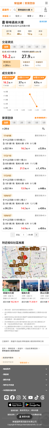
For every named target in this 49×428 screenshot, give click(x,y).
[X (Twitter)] (24, 397)
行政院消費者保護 (34, 415)
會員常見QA (24, 410)
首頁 (4, 348)
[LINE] (6, 397)
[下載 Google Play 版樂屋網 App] (32, 404)
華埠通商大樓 (15, 22)
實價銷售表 (41, 118)
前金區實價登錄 (31, 348)
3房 (29, 46)
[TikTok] (36, 397)
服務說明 (11, 415)
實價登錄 (11, 348)
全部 (6, 46)
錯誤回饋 (43, 22)
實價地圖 (26, 416)
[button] (24, 257)
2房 (21, 46)
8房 (44, 46)
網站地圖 (34, 410)
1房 (14, 46)
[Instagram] (18, 397)
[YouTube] (30, 397)
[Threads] (42, 397)
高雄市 (20, 348)
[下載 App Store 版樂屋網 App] (15, 404)
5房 (36, 46)
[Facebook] (12, 397)
